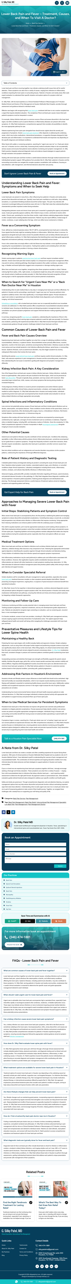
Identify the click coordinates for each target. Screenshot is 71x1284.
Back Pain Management (17, 802)
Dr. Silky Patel (56, 650)
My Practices (6, 1252)
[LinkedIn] (51, 1266)
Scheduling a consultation (10, 303)
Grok (28, 921)
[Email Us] (62, 3)
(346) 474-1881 (59, 738)
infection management (17, 1036)
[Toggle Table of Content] (35, 83)
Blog (3, 1255)
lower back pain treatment (31, 133)
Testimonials (23, 1245)
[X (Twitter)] (46, 1266)
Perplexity (44, 921)
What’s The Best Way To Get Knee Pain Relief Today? (50, 1205)
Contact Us (22, 1248)
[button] (67, 3)
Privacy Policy (23, 1255)
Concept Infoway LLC (42, 1276)
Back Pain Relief (30, 802)
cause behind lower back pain (25, 356)
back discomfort (10, 378)
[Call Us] (57, 3)
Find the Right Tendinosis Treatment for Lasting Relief (15, 1205)
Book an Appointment (57, 173)
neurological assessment (50, 424)
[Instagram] (42, 1266)
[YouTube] (56, 1266)
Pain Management (32, 798)
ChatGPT (13, 921)
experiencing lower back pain (31, 258)
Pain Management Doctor (36, 804)
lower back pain (33, 110)
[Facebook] (37, 1266)
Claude (60, 921)
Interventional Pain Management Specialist (51, 802)
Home (28, 23)
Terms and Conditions (26, 1252)
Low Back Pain (9, 804)
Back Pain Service (37, 23)
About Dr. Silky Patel (8, 1248)
